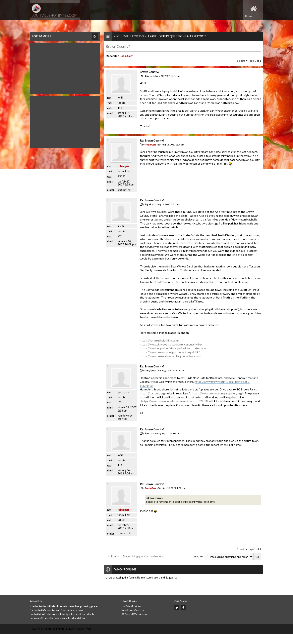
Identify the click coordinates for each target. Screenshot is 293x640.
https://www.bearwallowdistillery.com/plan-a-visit (171, 356)
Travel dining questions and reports (176, 36)
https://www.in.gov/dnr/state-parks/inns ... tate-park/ (173, 348)
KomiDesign (84, 628)
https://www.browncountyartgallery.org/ (217, 393)
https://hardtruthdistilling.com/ (159, 340)
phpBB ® (50, 628)
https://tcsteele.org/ (153, 393)
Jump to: (198, 556)
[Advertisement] (65, 67)
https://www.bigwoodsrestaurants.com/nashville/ (171, 344)
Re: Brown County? (152, 140)
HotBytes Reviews (131, 606)
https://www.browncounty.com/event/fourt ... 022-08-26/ (177, 401)
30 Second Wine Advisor (135, 614)
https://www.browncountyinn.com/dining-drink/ (170, 352)
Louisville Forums (130, 36)
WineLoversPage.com (133, 610)
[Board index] (106, 36)
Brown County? (118, 46)
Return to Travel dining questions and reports (137, 556)
